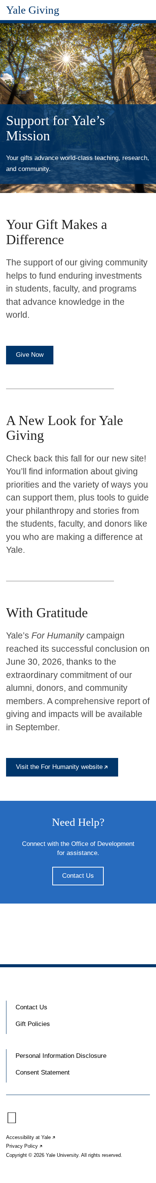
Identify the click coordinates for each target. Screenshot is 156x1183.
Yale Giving (32, 10)
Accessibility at (31, 1137)
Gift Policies (33, 1024)
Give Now (30, 354)
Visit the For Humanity (67, 770)
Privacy (24, 1146)
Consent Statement (43, 1072)
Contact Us (78, 875)
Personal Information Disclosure (61, 1055)
